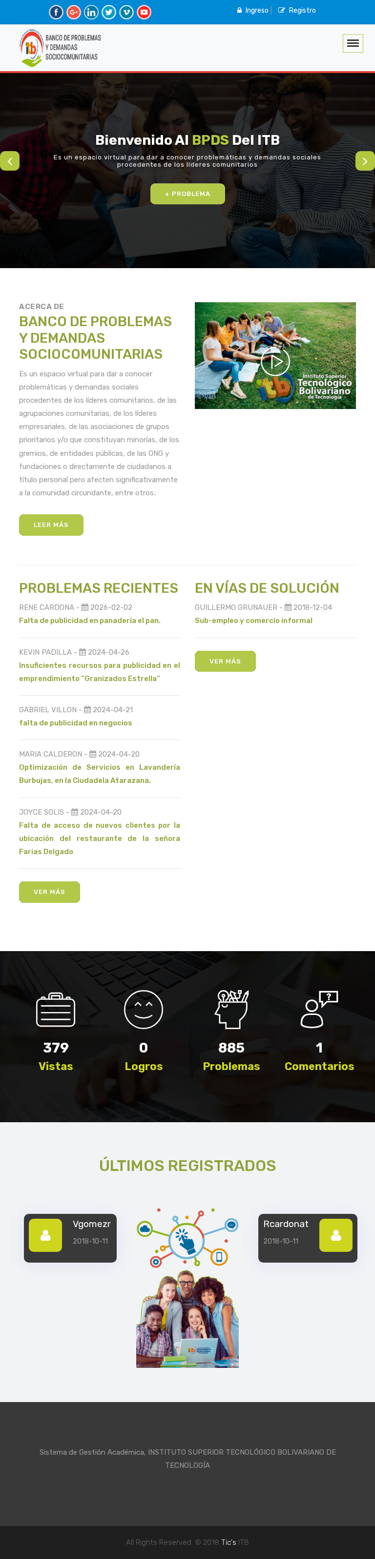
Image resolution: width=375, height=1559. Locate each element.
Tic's (228, 1542)
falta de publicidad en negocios (75, 723)
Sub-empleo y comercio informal (253, 620)
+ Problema (187, 193)
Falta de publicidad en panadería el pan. (90, 620)
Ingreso (256, 10)
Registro (302, 10)
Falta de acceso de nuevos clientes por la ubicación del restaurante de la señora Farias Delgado (99, 838)
